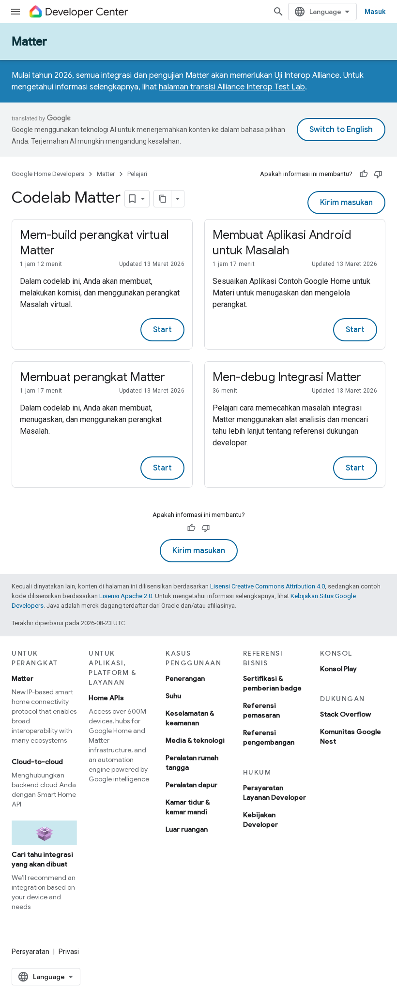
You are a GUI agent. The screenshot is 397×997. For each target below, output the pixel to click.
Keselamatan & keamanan (190, 718)
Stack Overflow (345, 714)
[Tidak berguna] (378, 174)
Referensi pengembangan (268, 737)
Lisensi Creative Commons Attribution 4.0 (267, 586)
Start (162, 330)
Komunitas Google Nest (350, 736)
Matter (29, 41)
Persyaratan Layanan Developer (274, 792)
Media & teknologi (195, 740)
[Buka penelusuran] (278, 11)
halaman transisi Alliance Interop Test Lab (232, 87)
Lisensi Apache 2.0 (125, 596)
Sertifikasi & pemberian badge (272, 683)
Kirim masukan (346, 202)
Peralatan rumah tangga (192, 762)
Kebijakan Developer (260, 819)
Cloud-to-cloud (37, 761)
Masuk (375, 11)
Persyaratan (30, 951)
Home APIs (106, 697)
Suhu (173, 695)
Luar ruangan (187, 829)
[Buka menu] (15, 11)
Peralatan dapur (191, 784)
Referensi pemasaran (261, 710)
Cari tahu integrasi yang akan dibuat (42, 859)
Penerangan (185, 678)
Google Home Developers (48, 173)
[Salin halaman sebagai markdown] (162, 199)
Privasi (69, 951)
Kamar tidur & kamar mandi (188, 807)
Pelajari (137, 173)
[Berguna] (363, 174)
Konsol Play (338, 668)
